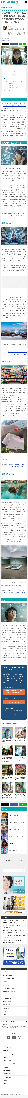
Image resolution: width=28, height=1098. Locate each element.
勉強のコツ (5, 981)
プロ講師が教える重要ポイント (10, 991)
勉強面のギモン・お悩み (8, 978)
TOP (14, 1021)
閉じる (14, 74)
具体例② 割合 (11, 85)
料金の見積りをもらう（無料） (10, 714)
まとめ (8, 90)
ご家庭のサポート (5, 40)
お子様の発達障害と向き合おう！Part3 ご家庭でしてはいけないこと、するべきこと (17, 815)
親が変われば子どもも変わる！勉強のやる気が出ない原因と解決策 (17, 828)
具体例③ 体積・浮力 (12, 87)
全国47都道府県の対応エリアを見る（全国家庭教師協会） (14, 691)
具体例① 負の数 (11, 83)
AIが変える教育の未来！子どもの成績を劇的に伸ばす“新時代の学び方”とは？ (17, 835)
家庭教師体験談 (6, 1004)
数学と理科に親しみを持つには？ (14, 81)
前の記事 (8, 860)
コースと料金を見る (14, 702)
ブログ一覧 (5, 1050)
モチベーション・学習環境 (9, 988)
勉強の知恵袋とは (7, 1047)
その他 (4, 1011)
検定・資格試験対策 (7, 975)
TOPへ (21, 1097)
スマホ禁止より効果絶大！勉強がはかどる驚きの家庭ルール (17, 849)
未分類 (4, 1014)
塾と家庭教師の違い (7, 998)
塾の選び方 (5, 971)
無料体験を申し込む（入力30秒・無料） (12, 710)
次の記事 (20, 860)
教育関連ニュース (7, 1008)
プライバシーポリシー (8, 1087)
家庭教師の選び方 (7, 1001)
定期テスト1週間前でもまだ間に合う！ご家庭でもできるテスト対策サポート (17, 821)
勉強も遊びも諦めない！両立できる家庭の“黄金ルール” (17, 842)
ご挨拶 (8, 78)
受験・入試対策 (6, 985)
